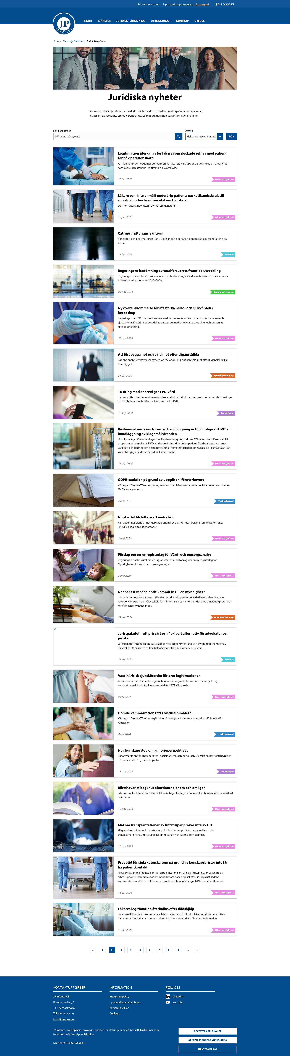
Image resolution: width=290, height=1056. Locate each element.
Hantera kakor (207, 1049)
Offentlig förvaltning (224, 375)
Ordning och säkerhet (224, 292)
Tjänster (104, 21)
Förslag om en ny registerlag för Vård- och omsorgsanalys (164, 554)
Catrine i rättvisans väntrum (140, 233)
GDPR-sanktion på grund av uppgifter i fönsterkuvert (161, 480)
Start (88, 21)
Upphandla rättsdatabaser (125, 1002)
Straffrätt (229, 254)
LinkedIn (178, 996)
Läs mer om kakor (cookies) (69, 1042)
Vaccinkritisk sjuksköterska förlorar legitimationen (159, 676)
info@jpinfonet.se (64, 1019)
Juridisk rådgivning (130, 21)
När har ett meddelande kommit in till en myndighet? (161, 592)
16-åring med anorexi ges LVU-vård (146, 392)
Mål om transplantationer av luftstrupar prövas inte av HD (165, 825)
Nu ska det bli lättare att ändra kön (146, 517)
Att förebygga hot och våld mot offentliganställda (158, 354)
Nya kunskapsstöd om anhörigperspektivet (153, 750)
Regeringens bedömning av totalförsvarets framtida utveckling (169, 271)
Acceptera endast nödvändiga (207, 1040)
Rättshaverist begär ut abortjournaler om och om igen (162, 788)
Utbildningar (160, 21)
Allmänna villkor (119, 1008)
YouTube (178, 1002)
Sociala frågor (227, 413)
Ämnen (189, 130)
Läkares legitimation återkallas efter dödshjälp (156, 909)
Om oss (199, 21)
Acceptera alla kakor (207, 1031)
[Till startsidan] (64, 24)
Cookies (114, 1013)
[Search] (178, 136)
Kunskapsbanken (73, 41)
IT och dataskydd (226, 501)
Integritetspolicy (119, 996)
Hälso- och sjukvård (224, 179)
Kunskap (182, 21)
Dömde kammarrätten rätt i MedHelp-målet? (154, 713)
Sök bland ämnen (62, 130)
